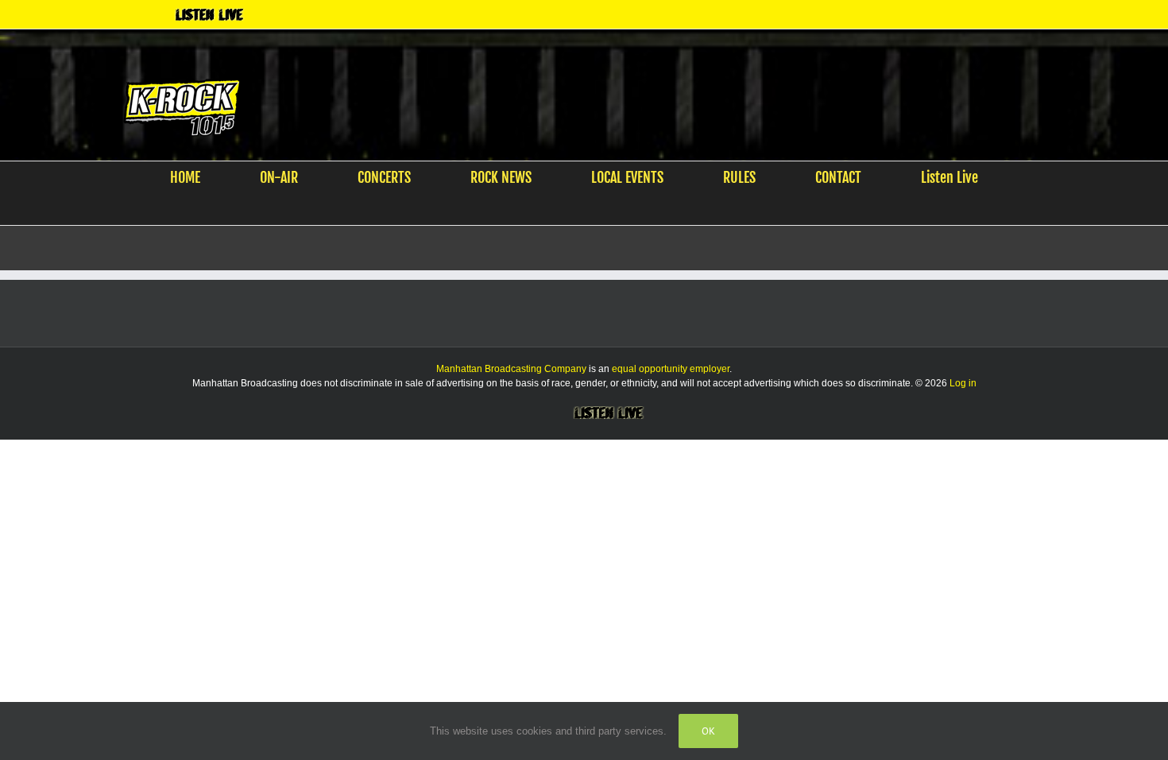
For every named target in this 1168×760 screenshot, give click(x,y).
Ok (708, 731)
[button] (574, 209)
